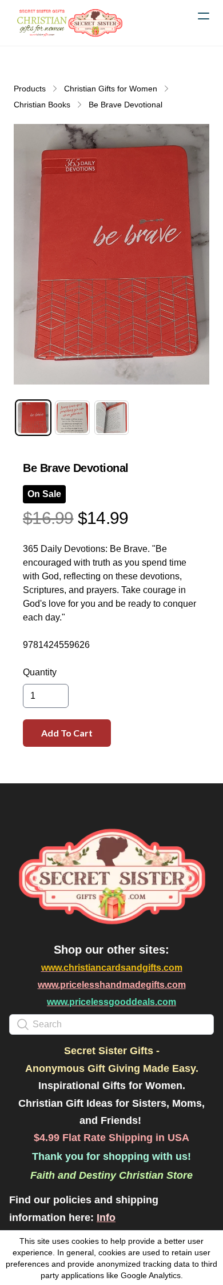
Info (106, 1217)
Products (30, 88)
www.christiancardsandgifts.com (111, 967)
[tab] (33, 418)
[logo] (69, 23)
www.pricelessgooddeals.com (111, 1002)
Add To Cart (67, 732)
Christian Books (42, 104)
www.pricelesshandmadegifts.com (112, 985)
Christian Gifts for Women (110, 88)
